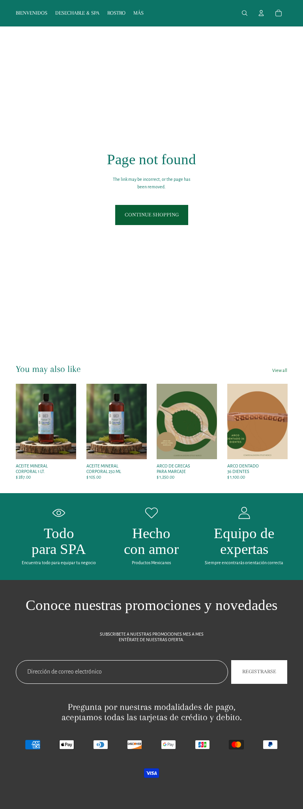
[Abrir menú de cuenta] (261, 13)
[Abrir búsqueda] (244, 13)
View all (279, 370)
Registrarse (259, 671)
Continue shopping (152, 215)
